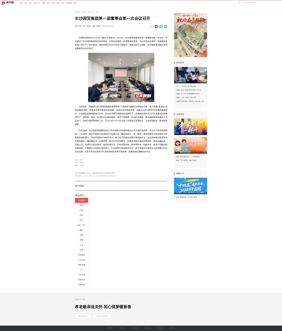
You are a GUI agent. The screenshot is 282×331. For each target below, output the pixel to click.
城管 (53, 3)
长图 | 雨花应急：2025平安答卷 (186, 197)
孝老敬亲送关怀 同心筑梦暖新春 (103, 307)
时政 (21, 3)
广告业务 (122, 328)
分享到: (151, 27)
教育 (58, 3)
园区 (44, 3)
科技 (75, 3)
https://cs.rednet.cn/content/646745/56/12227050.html (99, 176)
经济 (25, 3)
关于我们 (109, 328)
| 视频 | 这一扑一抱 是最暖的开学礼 (188, 94)
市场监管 (69, 3)
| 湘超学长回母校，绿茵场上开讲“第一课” (190, 101)
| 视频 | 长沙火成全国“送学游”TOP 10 (188, 90)
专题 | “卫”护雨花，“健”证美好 (186, 160)
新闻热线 (147, 328)
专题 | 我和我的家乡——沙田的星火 (188, 156)
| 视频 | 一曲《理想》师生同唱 (186, 97)
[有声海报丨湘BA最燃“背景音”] (190, 35)
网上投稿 (135, 328)
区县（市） (37, 3)
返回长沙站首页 (101, 316)
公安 (62, 3)
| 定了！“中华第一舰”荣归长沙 (186, 86)
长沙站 (84, 12)
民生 (30, 3)
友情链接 (160, 328)
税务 (48, 3)
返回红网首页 (83, 316)
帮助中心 (173, 328)
